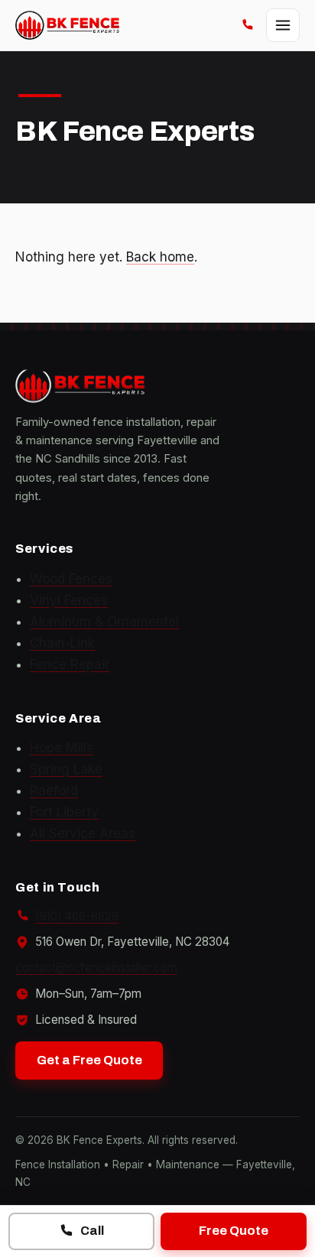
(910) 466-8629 (77, 916)
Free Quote (233, 1230)
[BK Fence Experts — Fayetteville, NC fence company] (67, 25)
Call (92, 1230)
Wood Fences (71, 578)
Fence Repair (69, 664)
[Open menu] (283, 25)
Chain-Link (62, 643)
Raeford (54, 790)
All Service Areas (82, 833)
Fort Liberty (64, 812)
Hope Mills (61, 747)
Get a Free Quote (89, 1060)
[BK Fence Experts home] (157, 386)
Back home (160, 257)
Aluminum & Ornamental (104, 621)
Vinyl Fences (69, 600)
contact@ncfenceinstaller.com (96, 967)
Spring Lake (66, 769)
